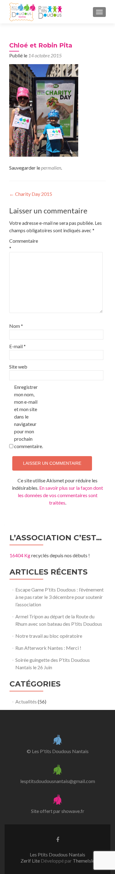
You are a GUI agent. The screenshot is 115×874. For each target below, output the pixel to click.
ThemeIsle (84, 861)
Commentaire (22, 244)
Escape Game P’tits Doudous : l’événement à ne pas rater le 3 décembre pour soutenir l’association (59, 597)
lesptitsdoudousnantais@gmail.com (57, 781)
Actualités (26, 701)
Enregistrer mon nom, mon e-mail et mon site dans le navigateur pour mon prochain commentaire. (27, 416)
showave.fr (72, 811)
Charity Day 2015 (30, 194)
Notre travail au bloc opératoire (48, 636)
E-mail (17, 346)
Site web (18, 366)
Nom (16, 326)
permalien (51, 168)
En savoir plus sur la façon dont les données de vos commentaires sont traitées (60, 495)
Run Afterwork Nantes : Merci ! (48, 648)
